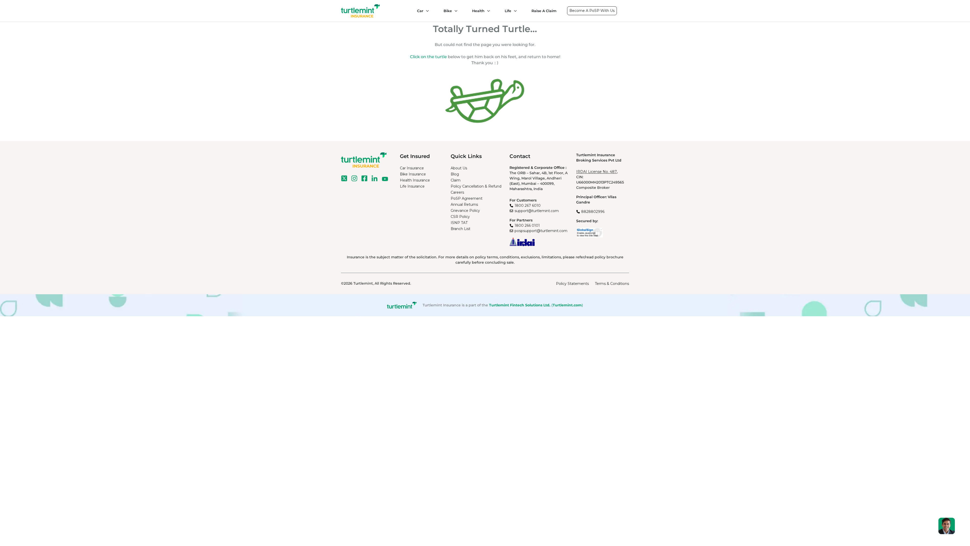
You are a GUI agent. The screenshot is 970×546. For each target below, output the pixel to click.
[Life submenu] (514, 11)
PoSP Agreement (466, 198)
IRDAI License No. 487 (596, 171)
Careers (457, 192)
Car (420, 11)
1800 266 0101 (527, 225)
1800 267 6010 (528, 205)
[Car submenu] (426, 11)
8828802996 (592, 211)
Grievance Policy (465, 210)
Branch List (460, 228)
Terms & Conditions (612, 283)
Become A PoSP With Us (592, 10)
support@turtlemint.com (537, 211)
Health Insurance (415, 180)
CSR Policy (460, 216)
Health (478, 11)
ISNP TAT (459, 222)
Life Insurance (412, 186)
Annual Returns (464, 204)
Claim (455, 180)
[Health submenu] (487, 11)
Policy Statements (572, 283)
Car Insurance (412, 168)
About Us (459, 168)
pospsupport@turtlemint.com (541, 231)
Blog (455, 174)
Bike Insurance (413, 174)
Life (508, 11)
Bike (448, 11)
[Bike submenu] (454, 11)
